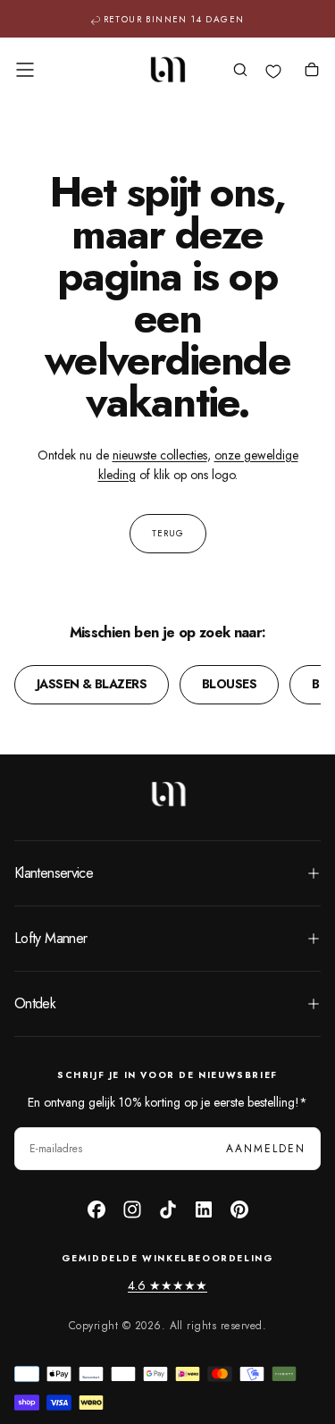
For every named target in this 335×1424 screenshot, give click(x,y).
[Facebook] (96, 1209)
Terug (168, 533)
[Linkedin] (203, 1209)
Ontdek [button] (34, 1003)
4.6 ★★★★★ (167, 1285)
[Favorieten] (273, 71)
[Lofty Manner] (168, 794)
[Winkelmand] (312, 71)
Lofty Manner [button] (50, 938)
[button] (25, 69)
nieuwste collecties (160, 455)
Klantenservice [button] (53, 873)
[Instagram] (132, 1209)
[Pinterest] (239, 1209)
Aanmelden (266, 1149)
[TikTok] (168, 1209)
